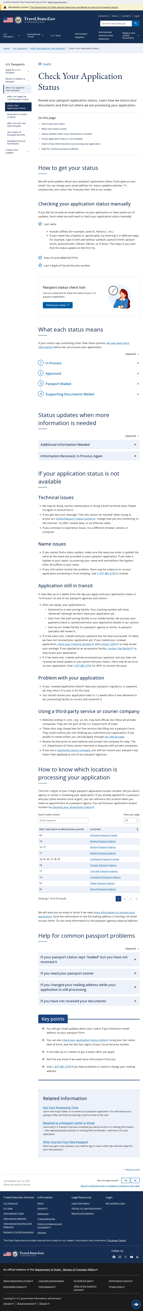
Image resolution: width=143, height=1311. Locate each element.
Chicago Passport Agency (103, 865)
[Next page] (137, 898)
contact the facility (119, 648)
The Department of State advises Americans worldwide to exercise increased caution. (74, 7)
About (115, 15)
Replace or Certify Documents (18, 1232)
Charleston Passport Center (104, 859)
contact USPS (108, 644)
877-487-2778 (107, 573)
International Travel (13, 1213)
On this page (47, 118)
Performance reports (120, 1280)
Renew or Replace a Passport (15, 80)
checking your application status (72, 807)
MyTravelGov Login (115, 1203)
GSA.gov (43, 1303)
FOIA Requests (46, 1286)
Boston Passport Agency (103, 847)
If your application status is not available (62, 138)
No (135, 1180)
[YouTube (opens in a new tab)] (131, 1256)
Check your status (56, 305)
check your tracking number (75, 644)
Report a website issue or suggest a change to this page (110, 1185)
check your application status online (84, 1040)
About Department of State (17, 1280)
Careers (102, 15)
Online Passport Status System (74, 518)
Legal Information (81, 1203)
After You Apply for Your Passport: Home (17, 98)
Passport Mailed (58, 383)
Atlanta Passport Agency (103, 841)
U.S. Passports (15, 64)
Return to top (133, 1169)
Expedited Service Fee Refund (16, 142)
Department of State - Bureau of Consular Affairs (65, 1269)
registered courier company (73, 750)
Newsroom (43, 1213)
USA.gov (7, 1303)
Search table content (49, 814)
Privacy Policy (116, 1286)
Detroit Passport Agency (103, 889)
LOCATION (95, 829)
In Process (54, 363)
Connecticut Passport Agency (105, 877)
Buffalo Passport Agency (103, 853)
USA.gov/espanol (25, 1303)
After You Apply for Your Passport (15, 89)
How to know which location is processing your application (71, 143)
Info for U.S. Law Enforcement (87, 1208)
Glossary (41, 1232)
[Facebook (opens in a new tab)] (114, 1256)
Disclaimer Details (116, 1240)
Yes (125, 1180)
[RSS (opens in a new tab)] (137, 1256)
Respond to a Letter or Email (17, 115)
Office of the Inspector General (85, 1288)
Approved (53, 373)
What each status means (54, 128)
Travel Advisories (46, 1218)
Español (47, 64)
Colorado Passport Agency (104, 871)
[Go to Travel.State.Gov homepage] (23, 1254)
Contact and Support (12, 151)
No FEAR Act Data (82, 1280)
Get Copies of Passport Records (16, 133)
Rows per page (132, 814)
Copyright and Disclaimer (51, 1280)
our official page (114, 736)
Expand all (131, 354)
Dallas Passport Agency (102, 883)
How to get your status (53, 123)
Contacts (126, 15)
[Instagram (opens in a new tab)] (119, 1256)
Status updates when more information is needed (67, 133)
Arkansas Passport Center (104, 835)
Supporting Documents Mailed (70, 394)
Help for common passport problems (60, 148)
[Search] (136, 23)
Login (137, 15)
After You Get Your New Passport (16, 124)
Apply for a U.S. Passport (13, 71)
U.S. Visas (8, 1208)
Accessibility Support (14, 1286)
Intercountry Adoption (14, 1218)
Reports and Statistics (83, 1213)
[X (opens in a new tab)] (125, 1256)
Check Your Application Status (16, 107)
